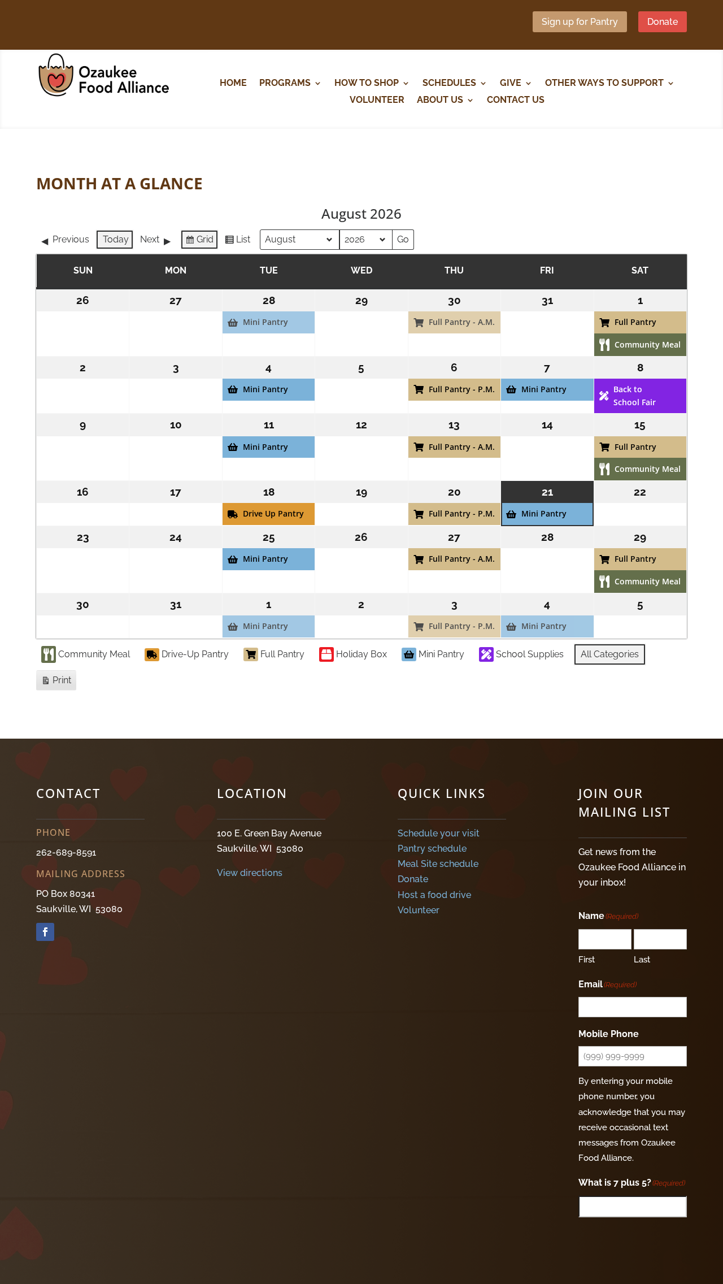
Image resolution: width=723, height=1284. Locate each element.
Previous (71, 239)
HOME (233, 83)
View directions (249, 872)
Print (56, 683)
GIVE (510, 83)
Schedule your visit (439, 833)
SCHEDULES (449, 83)
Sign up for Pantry (580, 21)
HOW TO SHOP (366, 83)
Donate (662, 21)
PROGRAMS (285, 83)
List (237, 242)
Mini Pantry (441, 654)
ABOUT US (440, 100)
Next (149, 239)
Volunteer (418, 910)
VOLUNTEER (377, 100)
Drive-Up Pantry (195, 654)
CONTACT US (516, 100)
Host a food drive (434, 895)
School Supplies (530, 654)
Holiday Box (361, 654)
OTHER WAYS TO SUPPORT (604, 83)
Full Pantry (282, 654)
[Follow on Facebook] (45, 932)
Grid (199, 242)
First (586, 960)
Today (116, 239)
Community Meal (94, 654)
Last (642, 960)
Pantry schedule (432, 848)
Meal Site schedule (438, 863)
